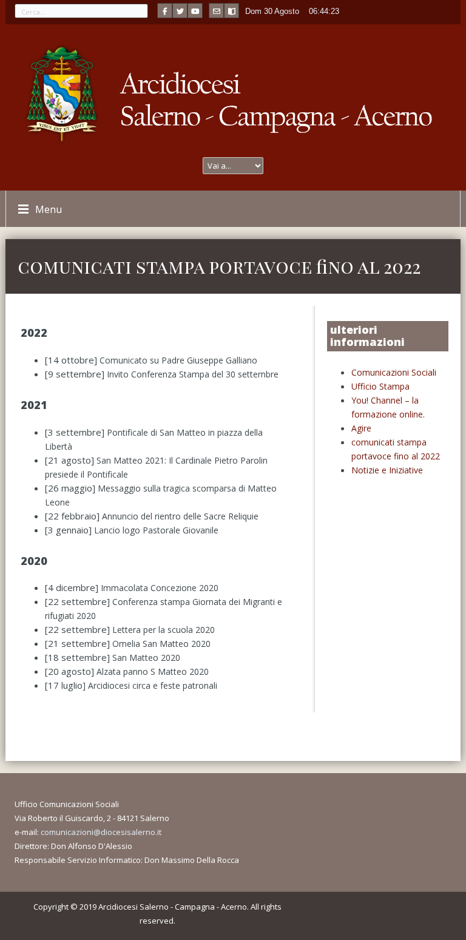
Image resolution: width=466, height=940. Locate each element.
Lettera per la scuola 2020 (163, 629)
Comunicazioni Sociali (393, 372)
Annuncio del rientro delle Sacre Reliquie (180, 516)
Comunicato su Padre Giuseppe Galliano (178, 360)
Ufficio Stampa (380, 386)
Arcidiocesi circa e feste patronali (152, 685)
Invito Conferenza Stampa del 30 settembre (193, 374)
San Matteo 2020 (146, 657)
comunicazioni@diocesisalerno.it (101, 832)
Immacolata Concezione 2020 (159, 587)
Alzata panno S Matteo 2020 (152, 671)
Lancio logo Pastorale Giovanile (156, 530)
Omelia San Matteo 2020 (161, 643)
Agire (361, 428)
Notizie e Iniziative (387, 470)
